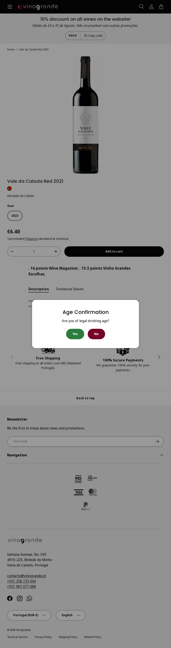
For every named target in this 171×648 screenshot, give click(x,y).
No (96, 334)
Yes (75, 334)
